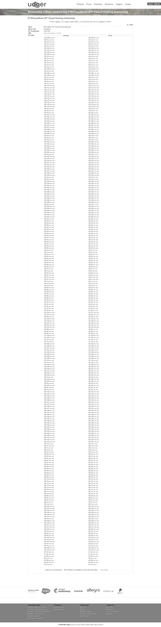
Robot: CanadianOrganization (39, 609)
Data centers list (56, 12)
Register (157, 4)
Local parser (60, 607)
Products (80, 4)
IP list (84, 609)
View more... (32, 591)
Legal (110, 614)
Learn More (103, 570)
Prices (88, 4)
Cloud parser (60, 609)
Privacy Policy (80, 624)
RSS (88, 624)
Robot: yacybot (34, 616)
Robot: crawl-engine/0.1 (37, 614)
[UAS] (37, 8)
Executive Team (113, 612)
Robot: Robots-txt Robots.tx (38, 607)
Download (98, 4)
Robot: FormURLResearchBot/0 (40, 612)
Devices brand (86, 612)
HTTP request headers (89, 614)
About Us (111, 609)
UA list (84, 607)
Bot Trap (94, 624)
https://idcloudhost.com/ (51, 33)
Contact (128, 4)
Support (119, 4)
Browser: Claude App (36, 618)
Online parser (86, 616)
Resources (109, 4)
